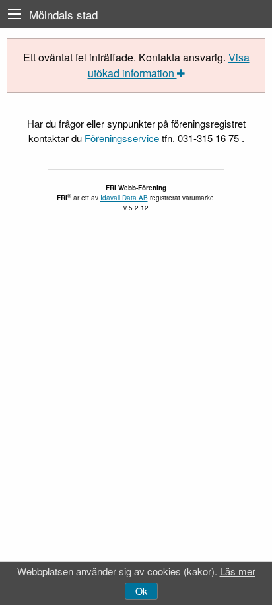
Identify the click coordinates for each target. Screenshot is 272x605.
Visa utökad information (169, 65)
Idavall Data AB (124, 197)
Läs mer (237, 571)
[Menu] (14, 14)
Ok (141, 591)
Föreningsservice (122, 138)
